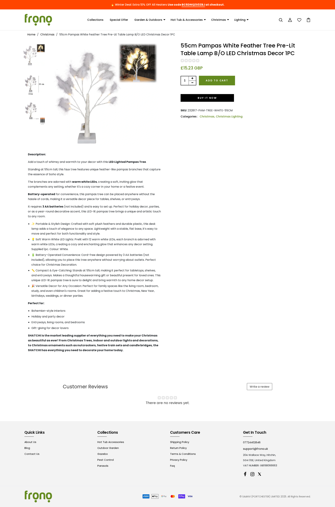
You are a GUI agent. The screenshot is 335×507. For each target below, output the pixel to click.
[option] (34, 55)
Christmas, (208, 116)
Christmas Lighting (229, 116)
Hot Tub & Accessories (187, 20)
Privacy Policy (178, 460)
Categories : (189, 116)
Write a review (259, 387)
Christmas (218, 20)
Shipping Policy (179, 442)
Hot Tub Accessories (110, 442)
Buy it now (207, 98)
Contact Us (31, 454)
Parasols (102, 466)
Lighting (239, 20)
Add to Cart (217, 80)
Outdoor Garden (108, 448)
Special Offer (119, 20)
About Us (30, 442)
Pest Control (105, 460)
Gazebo (102, 454)
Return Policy (178, 448)
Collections (95, 20)
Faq (172, 466)
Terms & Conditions (183, 454)
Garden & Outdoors (148, 20)
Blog (27, 448)
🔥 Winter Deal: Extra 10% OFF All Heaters (139, 5)
